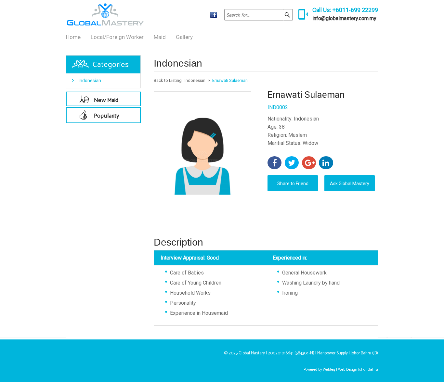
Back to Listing (168, 80)
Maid (160, 37)
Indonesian (90, 80)
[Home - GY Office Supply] (105, 24)
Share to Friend (292, 183)
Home (73, 37)
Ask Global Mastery (349, 183)
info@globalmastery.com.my (344, 18)
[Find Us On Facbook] (213, 15)
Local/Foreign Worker (117, 37)
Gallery (184, 37)
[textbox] (254, 14)
